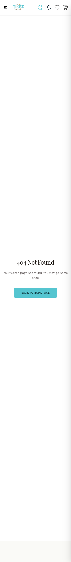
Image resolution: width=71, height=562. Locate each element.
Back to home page (35, 292)
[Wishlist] (57, 7)
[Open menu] (5, 7)
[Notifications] (48, 7)
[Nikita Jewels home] (18, 7)
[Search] (40, 7)
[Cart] (65, 7)
